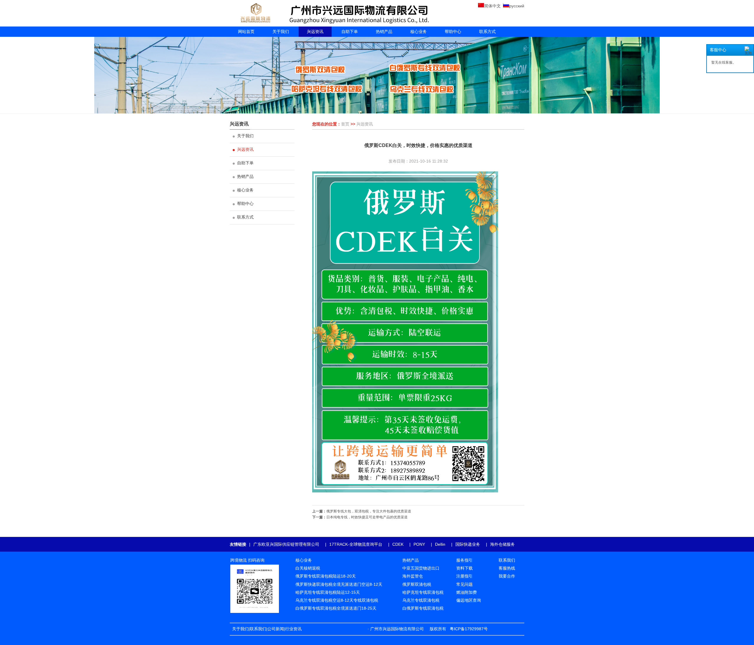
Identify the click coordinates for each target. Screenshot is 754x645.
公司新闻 (275, 628)
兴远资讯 (315, 31)
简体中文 (492, 6)
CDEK (398, 544)
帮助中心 (453, 31)
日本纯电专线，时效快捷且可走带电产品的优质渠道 (367, 517)
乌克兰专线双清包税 (420, 600)
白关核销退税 (307, 568)
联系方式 (487, 31)
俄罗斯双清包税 (416, 584)
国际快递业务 (467, 544)
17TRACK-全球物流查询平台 (355, 544)
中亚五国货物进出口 (420, 568)
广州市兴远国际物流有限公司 (397, 628)
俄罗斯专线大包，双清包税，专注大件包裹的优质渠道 (368, 511)
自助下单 (349, 31)
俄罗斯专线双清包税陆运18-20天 (325, 576)
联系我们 (258, 628)
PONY (419, 544)
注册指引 (464, 576)
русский (516, 6)
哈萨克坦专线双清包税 (423, 592)
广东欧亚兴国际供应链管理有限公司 (286, 544)
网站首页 (246, 31)
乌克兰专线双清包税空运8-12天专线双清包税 (336, 600)
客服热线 (507, 568)
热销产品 (384, 31)
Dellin (440, 544)
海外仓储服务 (502, 544)
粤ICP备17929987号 (469, 628)
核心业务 (418, 31)
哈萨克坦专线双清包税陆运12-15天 (327, 592)
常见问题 (464, 584)
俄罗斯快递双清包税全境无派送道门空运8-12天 (338, 584)
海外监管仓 (412, 576)
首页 (345, 124)
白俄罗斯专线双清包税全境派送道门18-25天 (335, 608)
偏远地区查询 (468, 600)
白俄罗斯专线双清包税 (423, 608)
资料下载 (464, 568)
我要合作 (507, 576)
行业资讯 (294, 628)
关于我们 (280, 31)
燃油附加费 (466, 592)
